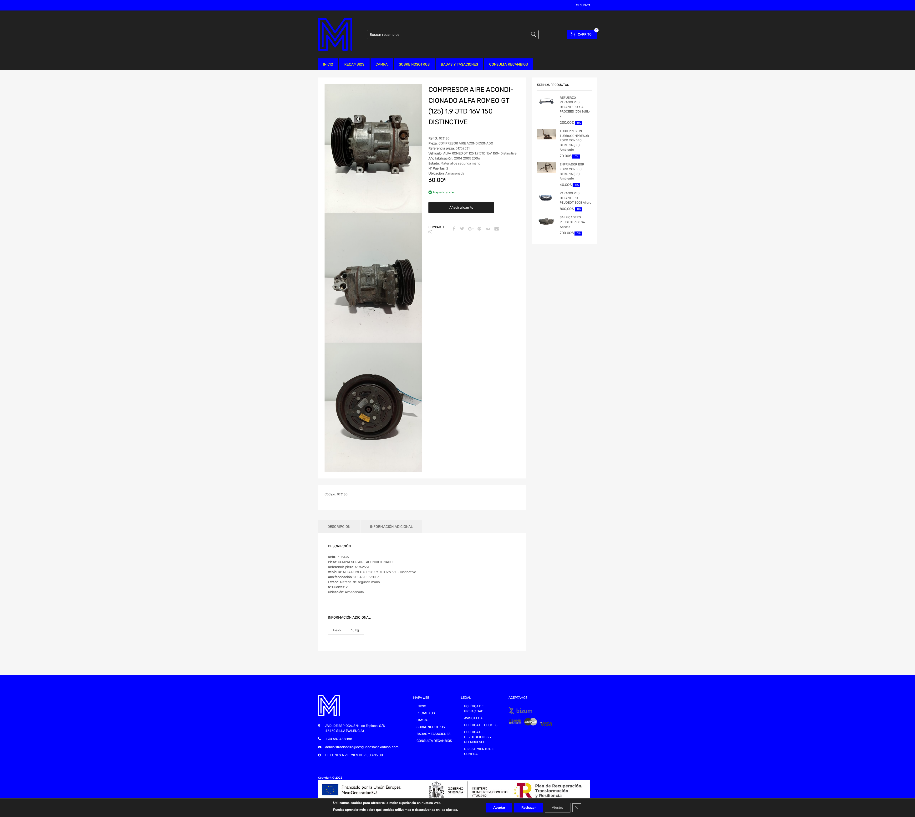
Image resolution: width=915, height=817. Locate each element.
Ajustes (557, 807)
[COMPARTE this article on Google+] (470, 229)
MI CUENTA (583, 5)
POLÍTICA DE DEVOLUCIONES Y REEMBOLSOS (478, 737)
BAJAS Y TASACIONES (459, 64)
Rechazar (528, 807)
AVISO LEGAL (474, 718)
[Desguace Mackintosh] (335, 34)
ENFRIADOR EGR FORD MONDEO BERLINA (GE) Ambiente (572, 171)
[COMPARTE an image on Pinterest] (479, 229)
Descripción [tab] (338, 526)
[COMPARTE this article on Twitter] (461, 229)
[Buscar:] (453, 34)
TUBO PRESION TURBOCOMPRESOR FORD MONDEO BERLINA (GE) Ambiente (574, 140)
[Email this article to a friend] (496, 229)
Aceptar (499, 807)
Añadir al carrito (461, 208)
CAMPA (382, 64)
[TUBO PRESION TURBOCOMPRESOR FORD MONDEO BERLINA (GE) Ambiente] (546, 134)
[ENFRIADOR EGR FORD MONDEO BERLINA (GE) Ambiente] (546, 167)
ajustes (451, 809)
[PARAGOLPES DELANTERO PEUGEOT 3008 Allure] (546, 197)
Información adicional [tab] (391, 526)
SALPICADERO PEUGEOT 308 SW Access (572, 222)
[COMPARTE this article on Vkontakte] (487, 229)
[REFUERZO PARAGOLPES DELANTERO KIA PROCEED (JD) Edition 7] (546, 101)
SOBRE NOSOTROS (414, 64)
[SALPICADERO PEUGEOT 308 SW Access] (546, 221)
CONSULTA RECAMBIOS (508, 64)
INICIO (328, 64)
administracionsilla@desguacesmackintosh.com (361, 747)
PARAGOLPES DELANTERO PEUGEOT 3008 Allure (575, 197)
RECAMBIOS (354, 64)
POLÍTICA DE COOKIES (481, 725)
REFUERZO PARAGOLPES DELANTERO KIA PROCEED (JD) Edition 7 (575, 107)
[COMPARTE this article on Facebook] (453, 229)
